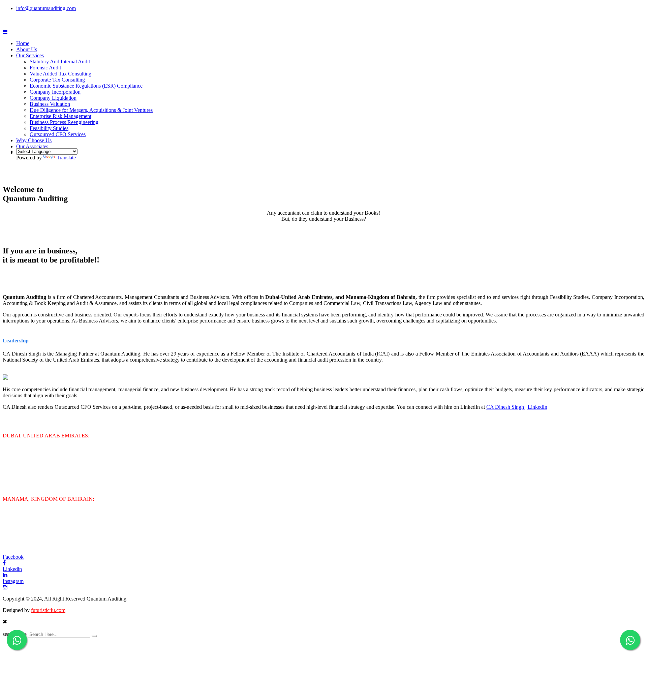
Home (22, 43)
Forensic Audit (45, 67)
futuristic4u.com (48, 610)
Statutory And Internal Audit (60, 61)
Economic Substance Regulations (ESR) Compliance (86, 86)
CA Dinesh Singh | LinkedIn (516, 407)
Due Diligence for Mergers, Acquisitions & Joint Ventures (91, 110)
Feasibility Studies (49, 128)
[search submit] (94, 636)
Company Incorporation (55, 92)
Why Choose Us (34, 140)
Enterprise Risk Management (60, 116)
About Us (26, 49)
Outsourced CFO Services (58, 134)
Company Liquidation (53, 98)
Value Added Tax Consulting (60, 73)
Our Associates (32, 146)
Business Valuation (50, 104)
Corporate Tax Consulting (57, 80)
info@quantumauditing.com (46, 8)
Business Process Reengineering (64, 122)
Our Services (30, 55)
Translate (66, 157)
